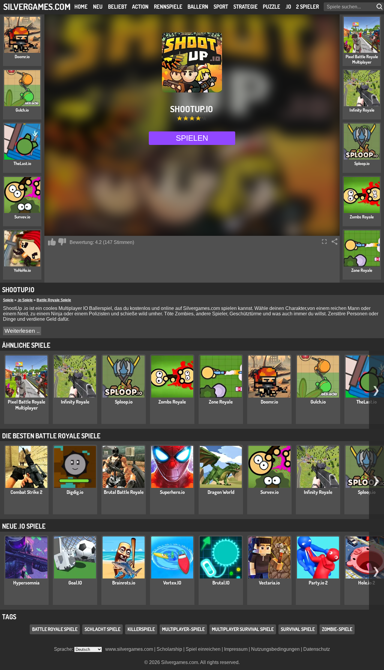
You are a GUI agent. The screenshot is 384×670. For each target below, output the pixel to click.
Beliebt (117, 6)
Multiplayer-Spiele (183, 629)
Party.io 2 (318, 583)
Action (140, 6)
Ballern (198, 6)
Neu (98, 6)
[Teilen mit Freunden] (334, 241)
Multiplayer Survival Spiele (243, 629)
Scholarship (169, 649)
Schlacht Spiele (102, 629)
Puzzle (271, 6)
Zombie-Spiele (337, 629)
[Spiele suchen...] (380, 6)
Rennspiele (168, 6)
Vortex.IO (172, 583)
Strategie (245, 6)
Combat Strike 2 (26, 492)
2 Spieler (307, 6)
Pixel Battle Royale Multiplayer (26, 405)
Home (81, 6)
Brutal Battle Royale (124, 492)
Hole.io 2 (366, 583)
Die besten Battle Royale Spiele (51, 435)
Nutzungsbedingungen (275, 649)
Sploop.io (124, 402)
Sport (221, 6)
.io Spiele (25, 300)
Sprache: (64, 649)
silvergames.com (36, 6)
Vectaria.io (269, 583)
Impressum (236, 649)
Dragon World (221, 492)
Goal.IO (75, 583)
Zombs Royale (172, 402)
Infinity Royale (75, 402)
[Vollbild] (324, 241)
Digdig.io (75, 492)
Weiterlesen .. (22, 331)
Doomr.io (269, 402)
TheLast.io (366, 402)
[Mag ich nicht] (62, 242)
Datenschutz (316, 649)
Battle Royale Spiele (54, 300)
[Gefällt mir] (52, 242)
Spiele (8, 300)
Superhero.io (172, 492)
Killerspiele (141, 629)
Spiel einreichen (203, 649)
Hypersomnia (26, 583)
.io (288, 6)
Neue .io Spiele (24, 526)
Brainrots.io (123, 583)
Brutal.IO (221, 583)
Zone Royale (221, 402)
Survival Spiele (298, 629)
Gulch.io (318, 402)
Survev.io (269, 492)
